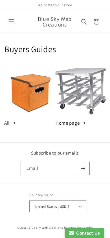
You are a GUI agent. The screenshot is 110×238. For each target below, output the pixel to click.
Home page (68, 123)
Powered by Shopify (78, 228)
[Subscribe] (83, 168)
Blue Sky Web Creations (45, 228)
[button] (11, 22)
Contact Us (87, 233)
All (7, 123)
